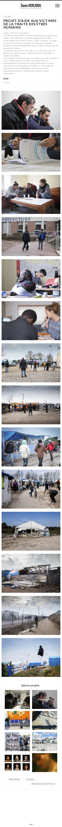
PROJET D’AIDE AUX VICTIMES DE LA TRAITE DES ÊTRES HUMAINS (42, 699)
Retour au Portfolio (43, 784)
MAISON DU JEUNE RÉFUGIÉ (39, 720)
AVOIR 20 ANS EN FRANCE (12, 762)
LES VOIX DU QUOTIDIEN (39, 762)
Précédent (15, 779)
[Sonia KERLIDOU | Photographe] (31, 6)
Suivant (30, 779)
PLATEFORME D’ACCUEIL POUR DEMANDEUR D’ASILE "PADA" (12, 699)
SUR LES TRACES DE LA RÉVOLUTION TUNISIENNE (39, 741)
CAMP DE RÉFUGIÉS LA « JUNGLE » (12, 741)
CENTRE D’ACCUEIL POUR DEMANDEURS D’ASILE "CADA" (12, 720)
